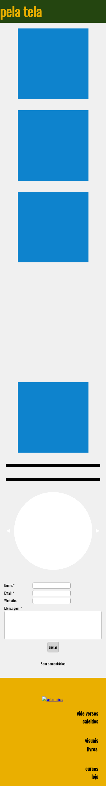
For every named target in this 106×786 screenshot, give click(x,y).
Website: (10, 600)
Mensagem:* (13, 608)
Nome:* (9, 585)
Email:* (9, 593)
